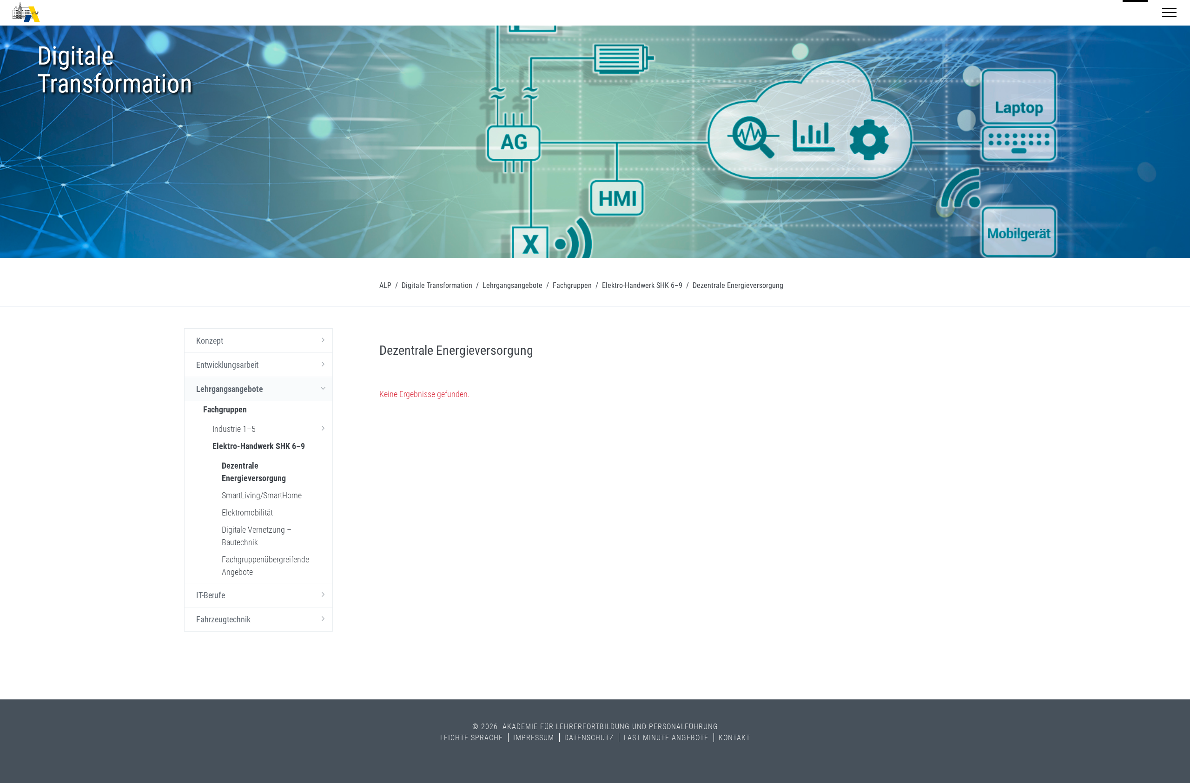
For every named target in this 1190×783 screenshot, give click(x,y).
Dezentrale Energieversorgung (254, 472)
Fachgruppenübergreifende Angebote (265, 566)
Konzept (209, 341)
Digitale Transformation (437, 285)
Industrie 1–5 (234, 429)
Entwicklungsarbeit (227, 365)
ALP (385, 285)
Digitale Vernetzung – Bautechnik (256, 536)
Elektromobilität (247, 512)
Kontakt (734, 737)
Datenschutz (589, 737)
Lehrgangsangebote (512, 285)
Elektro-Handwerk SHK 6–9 (642, 285)
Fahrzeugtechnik (223, 619)
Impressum (533, 737)
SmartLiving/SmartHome (262, 495)
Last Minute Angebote (666, 737)
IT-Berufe (210, 595)
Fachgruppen (572, 285)
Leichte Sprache (471, 737)
